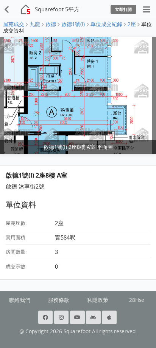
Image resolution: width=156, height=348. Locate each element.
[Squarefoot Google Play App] (94, 317)
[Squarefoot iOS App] (110, 317)
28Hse (136, 300)
